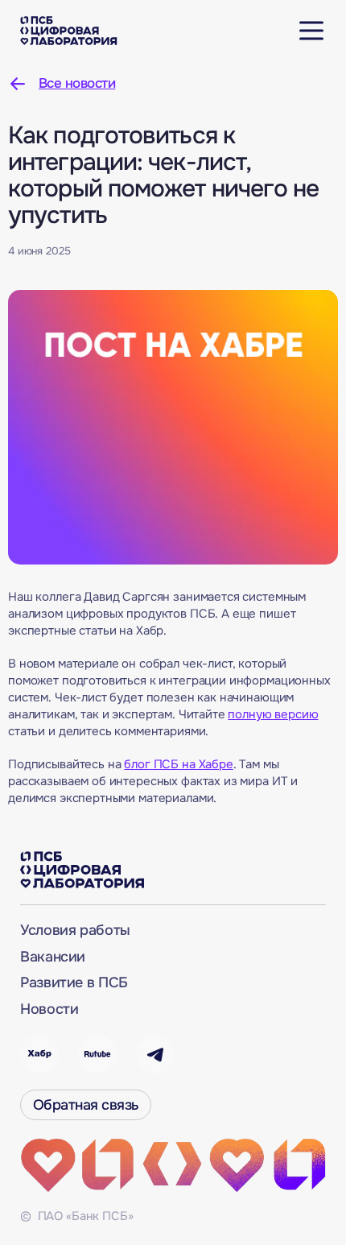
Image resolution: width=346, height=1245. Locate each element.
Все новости (77, 83)
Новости (49, 1009)
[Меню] (311, 30)
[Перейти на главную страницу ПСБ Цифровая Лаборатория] (68, 30)
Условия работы (75, 930)
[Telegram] (155, 1054)
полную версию (273, 714)
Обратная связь (85, 1105)
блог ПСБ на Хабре (178, 764)
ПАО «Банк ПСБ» (84, 1216)
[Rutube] (97, 1054)
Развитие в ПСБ (74, 982)
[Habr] (39, 1054)
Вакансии (52, 957)
